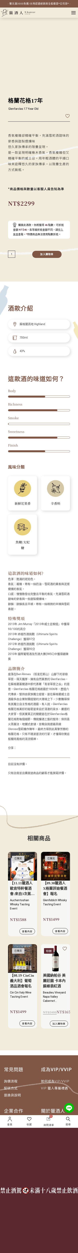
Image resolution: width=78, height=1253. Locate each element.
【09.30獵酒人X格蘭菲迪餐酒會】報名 (55, 888)
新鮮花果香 (23, 503)
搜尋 (68, 1124)
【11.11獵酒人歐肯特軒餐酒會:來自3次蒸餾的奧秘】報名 (22, 889)
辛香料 (55, 503)
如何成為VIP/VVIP (55, 1081)
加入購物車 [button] (58, 1023)
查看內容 (27, 931)
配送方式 (11, 1088)
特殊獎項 (16, 618)
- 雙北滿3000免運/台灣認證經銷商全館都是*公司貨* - (39, 3)
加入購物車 (46, 254)
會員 (9, 1124)
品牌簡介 (16, 668)
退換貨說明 (12, 1095)
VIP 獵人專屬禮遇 (54, 1088)
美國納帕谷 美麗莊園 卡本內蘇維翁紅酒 (54, 980)
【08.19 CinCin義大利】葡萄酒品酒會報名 (22, 980)
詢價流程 (11, 1081)
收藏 (29, 1124)
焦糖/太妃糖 (23, 545)
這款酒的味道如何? (26, 573)
